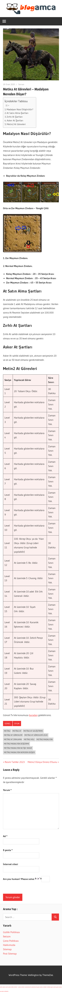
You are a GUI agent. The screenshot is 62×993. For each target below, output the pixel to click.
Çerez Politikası (11, 940)
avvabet (2, 991)
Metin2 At (17, 731)
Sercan (21, 84)
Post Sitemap (10, 953)
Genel (8, 723)
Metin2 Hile (29, 739)
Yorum (7, 789)
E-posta (8, 850)
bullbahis (6, 991)
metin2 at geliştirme (33, 731)
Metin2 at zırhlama (13, 739)
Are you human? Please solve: (19, 878)
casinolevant (28, 987)
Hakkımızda (9, 944)
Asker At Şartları (15, 120)
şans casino (40, 987)
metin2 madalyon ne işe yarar (18, 748)
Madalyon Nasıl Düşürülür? (20, 109)
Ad (5, 836)
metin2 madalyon (45, 739)
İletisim (7, 936)
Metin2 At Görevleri (16, 124)
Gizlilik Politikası (11, 932)
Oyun (16, 723)
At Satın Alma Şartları (17, 113)
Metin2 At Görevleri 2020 (36, 735)
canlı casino (2, 987)
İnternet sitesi (10, 864)
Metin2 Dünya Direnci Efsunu (42, 761)
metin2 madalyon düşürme (16, 743)
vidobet (45, 987)
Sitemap (7, 949)
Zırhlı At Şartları (15, 116)
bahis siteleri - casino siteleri (18, 987)
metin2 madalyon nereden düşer (19, 752)
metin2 (7, 731)
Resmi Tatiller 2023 (15, 761)
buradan (33, 715)
